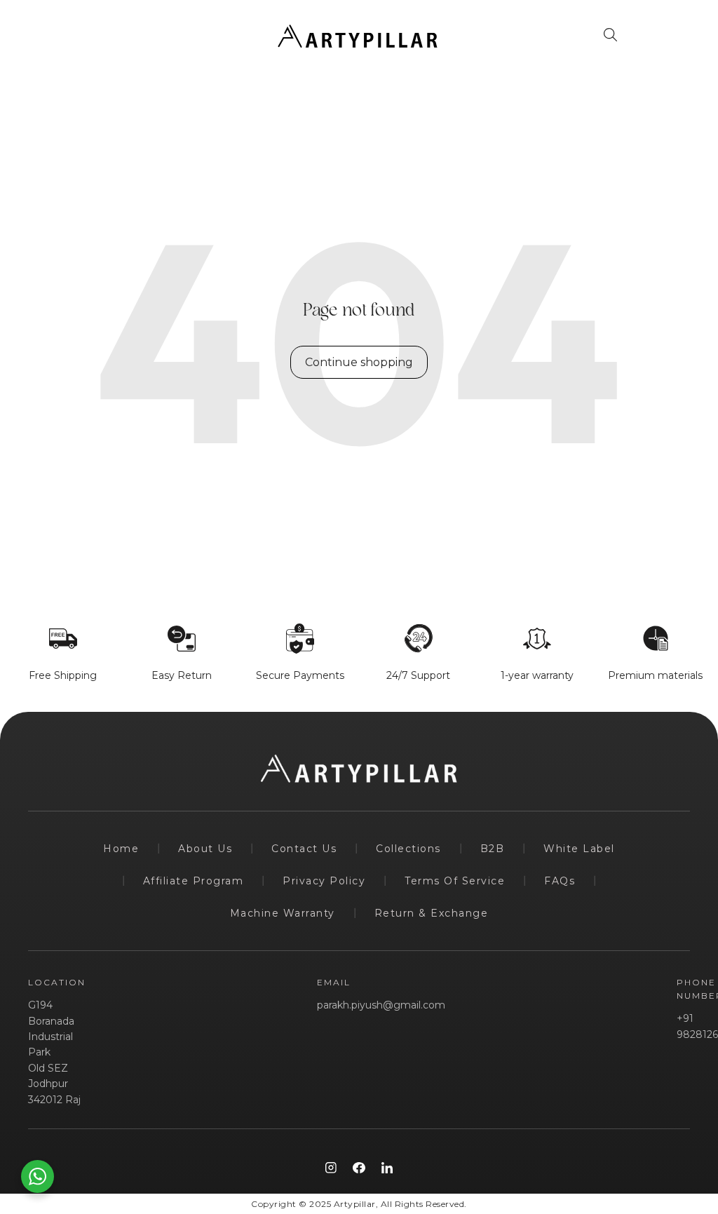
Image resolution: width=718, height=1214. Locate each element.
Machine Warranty (282, 913)
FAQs (559, 881)
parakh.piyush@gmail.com (381, 1005)
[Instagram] (330, 1167)
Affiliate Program (193, 881)
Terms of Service (455, 881)
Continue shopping (359, 362)
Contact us (304, 848)
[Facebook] (359, 1167)
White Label (579, 848)
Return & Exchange (431, 913)
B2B (492, 848)
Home (121, 848)
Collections (408, 848)
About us (205, 848)
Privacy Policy (324, 881)
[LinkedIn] (387, 1167)
